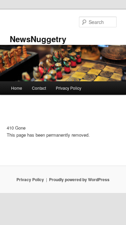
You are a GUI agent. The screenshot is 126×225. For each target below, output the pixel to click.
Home (16, 88)
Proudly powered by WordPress (79, 179)
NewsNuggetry (38, 39)
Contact (39, 88)
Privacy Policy (68, 88)
